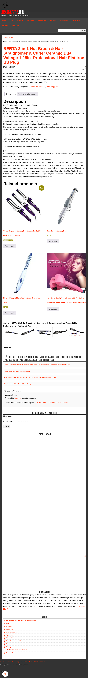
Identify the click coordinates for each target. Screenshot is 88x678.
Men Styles (42, 20)
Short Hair (76, 20)
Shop (11, 20)
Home (4, 20)
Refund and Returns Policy (14, 641)
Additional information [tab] (27, 94)
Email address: (9, 421)
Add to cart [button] (9, 246)
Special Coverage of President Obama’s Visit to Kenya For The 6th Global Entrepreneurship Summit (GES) (37, 365)
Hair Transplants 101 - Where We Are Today (17, 384)
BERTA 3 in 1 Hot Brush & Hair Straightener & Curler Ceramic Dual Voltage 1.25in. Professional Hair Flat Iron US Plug (43, 55)
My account (9, 635)
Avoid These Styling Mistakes (18, 649)
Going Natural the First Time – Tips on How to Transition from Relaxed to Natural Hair (30, 377)
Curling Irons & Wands (37, 87)
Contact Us (9, 629)
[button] (83, 69)
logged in (17, 398)
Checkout (15, 26)
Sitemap (20, 20)
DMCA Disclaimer (11, 632)
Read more (53, 309)
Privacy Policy (10, 638)
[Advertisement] (16, 571)
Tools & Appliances (53, 87)
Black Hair (30, 20)
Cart (7, 623)
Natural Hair (64, 20)
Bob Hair (53, 20)
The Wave (5, 26)
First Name (7, 416)
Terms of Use (10, 653)
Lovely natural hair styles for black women (17, 371)
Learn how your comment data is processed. (51, 403)
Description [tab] (11, 94)
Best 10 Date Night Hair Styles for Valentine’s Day (21, 620)
